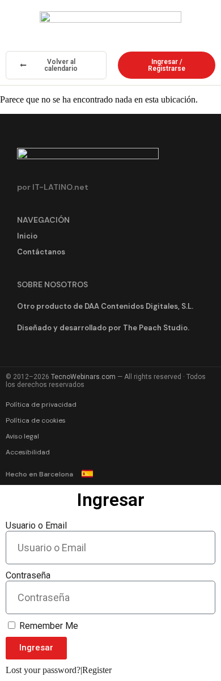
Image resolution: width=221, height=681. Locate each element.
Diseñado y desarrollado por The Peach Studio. (103, 328)
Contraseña (28, 575)
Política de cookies (36, 420)
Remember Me (47, 625)
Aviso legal (22, 436)
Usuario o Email (36, 525)
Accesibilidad (28, 452)
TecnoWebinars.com (83, 377)
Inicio (27, 236)
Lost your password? (43, 670)
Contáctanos (41, 252)
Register (97, 670)
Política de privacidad (41, 404)
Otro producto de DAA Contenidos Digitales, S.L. (105, 306)
